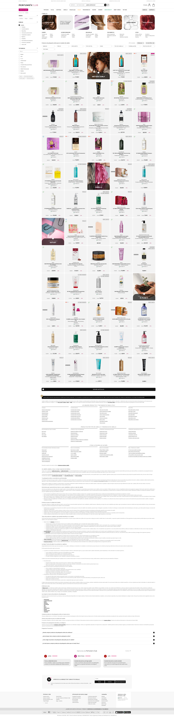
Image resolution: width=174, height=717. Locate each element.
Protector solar (138, 35)
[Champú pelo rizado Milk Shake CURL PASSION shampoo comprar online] (53, 351)
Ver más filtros (149, 43)
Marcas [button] (45, 46)
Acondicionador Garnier (75, 413)
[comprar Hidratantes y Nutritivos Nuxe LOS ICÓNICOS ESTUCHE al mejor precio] (53, 145)
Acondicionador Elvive (75, 411)
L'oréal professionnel (48, 600)
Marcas (145, 9)
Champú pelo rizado (103, 433)
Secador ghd (44, 451)
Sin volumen (44, 38)
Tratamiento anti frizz (132, 434)
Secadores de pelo (45, 454)
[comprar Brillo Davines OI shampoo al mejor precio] (144, 255)
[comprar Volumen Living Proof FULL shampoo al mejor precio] (98, 283)
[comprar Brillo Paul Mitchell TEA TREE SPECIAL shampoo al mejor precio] (75, 338)
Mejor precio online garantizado (58, 0)
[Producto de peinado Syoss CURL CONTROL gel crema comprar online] (98, 102)
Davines (45, 609)
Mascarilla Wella (131, 414)
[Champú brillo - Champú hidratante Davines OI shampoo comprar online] (144, 268)
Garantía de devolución (114, 0)
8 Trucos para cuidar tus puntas (134, 450)
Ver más (127, 650)
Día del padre (104, 699)
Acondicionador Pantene (75, 409)
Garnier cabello (74, 454)
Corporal (58, 9)
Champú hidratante (132, 431)
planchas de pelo (65, 540)
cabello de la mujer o (56, 471)
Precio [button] (59, 46)
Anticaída (121, 35)
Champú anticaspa (103, 434)
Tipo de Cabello (118, 46)
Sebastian (46, 603)
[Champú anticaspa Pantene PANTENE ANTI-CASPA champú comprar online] (121, 295)
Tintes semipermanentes (104, 414)
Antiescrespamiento (111, 34)
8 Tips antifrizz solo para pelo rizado (135, 454)
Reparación (122, 34)
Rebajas (103, 696)
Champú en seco (45, 418)
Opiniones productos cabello (63, 465)
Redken (22, 71)
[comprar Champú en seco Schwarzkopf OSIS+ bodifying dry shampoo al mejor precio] (53, 311)
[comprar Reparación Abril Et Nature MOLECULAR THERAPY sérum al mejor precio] (144, 366)
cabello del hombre (64, 471)
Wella (71, 402)
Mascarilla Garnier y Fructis (133, 409)
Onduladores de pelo (46, 458)
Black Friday (104, 703)
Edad (101, 46)
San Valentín (104, 698)
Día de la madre (105, 700)
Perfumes (46, 9)
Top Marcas (22, 48)
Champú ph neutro (74, 436)
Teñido (51, 37)
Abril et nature (46, 608)
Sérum (21, 76)
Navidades (104, 705)
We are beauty (75, 699)
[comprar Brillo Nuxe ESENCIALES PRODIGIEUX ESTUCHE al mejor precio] (53, 89)
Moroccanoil (23, 73)
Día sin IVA (104, 702)
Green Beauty (108, 9)
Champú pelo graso (103, 431)
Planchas (137, 37)
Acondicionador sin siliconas (76, 419)
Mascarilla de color (132, 418)
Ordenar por (139, 43)
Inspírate (151, 9)
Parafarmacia (86, 9)
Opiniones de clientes (76, 698)
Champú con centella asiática (76, 441)
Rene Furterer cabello (75, 450)
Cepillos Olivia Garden (46, 459)
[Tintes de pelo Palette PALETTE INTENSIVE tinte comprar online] (98, 157)
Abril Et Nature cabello (104, 456)
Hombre (100, 9)
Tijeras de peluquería (46, 461)
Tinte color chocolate (104, 409)
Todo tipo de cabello (44, 35)
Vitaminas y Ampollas (124, 37)
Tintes (146, 37)
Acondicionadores (25, 29)
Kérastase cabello (103, 453)
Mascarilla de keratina (132, 416)
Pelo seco (44, 433)
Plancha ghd (44, 450)
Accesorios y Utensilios (26, 42)
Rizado (51, 34)
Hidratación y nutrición (111, 35)
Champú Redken (45, 414)
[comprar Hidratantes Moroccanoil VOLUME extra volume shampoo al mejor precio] (75, 172)
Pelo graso (44, 431)
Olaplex (64, 402)
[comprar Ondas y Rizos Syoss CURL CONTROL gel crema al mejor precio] (98, 89)
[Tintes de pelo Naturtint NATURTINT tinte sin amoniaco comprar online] (121, 102)
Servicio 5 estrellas (86, 0)
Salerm (67, 402)
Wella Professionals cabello (76, 451)
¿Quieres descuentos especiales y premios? (87, 709)
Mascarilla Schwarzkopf (133, 413)
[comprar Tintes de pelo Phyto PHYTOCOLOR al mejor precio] (144, 62)
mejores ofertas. (107, 620)
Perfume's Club (21, 12)
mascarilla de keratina (69, 475)
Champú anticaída (103, 436)
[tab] (48, 46)
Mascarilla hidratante (28, 76)
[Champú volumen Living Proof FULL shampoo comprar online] (98, 295)
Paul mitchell (46, 604)
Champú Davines (45, 413)
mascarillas (48, 532)
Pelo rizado (44, 434)
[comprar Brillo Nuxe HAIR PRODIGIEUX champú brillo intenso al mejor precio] (121, 255)
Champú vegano (74, 438)
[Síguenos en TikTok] (107, 712)
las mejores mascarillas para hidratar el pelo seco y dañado (139, 456)
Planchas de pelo (30, 78)
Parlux (22, 62)
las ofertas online (111, 402)
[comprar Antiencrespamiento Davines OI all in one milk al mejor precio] (53, 117)
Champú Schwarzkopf (46, 409)
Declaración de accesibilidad (93, 700)
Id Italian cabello (74, 458)
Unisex (31, 18)
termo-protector (78, 475)
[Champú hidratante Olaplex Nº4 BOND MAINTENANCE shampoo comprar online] (144, 157)
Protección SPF (147, 46)
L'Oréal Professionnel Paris (26, 64)
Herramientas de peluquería (27, 40)
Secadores (147, 34)
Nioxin (45, 606)
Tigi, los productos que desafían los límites (136, 453)
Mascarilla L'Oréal (131, 411)
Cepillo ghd (44, 453)
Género (21, 15)
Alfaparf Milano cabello (104, 450)
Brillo (108, 37)
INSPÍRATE (73, 5)
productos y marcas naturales (60, 624)
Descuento (75, 46)
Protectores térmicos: (48, 541)
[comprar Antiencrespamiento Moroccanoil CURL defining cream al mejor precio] (144, 172)
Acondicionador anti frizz (76, 416)
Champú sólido (45, 419)
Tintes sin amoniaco (103, 418)
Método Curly (45, 587)
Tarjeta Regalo (46, 700)
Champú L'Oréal (45, 411)
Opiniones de (87, 651)
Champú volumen (103, 438)
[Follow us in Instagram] (104, 712)
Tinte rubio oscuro (103, 413)
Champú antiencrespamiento (47, 421)
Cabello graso (44, 37)
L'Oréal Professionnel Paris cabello (106, 454)
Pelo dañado (44, 436)
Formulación (132, 46)
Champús (23, 27)
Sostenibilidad (75, 700)
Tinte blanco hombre (104, 421)
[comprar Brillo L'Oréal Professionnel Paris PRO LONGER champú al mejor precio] (144, 338)
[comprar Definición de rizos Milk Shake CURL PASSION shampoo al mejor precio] (53, 338)
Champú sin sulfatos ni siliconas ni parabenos (79, 439)
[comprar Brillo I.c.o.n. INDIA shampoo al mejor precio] (75, 117)
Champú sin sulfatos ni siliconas (77, 431)
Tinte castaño (102, 416)
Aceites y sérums (138, 34)
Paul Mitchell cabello (103, 451)
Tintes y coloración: (48, 539)
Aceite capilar (22, 78)
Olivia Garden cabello (75, 456)
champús (52, 522)
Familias (21, 22)
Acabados (23, 38)
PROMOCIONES (81, 5)
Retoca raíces (102, 419)
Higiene (94, 9)
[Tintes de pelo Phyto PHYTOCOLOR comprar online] (144, 74)
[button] (48, 703)
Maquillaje (72, 9)
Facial (52, 9)
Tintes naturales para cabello (105, 411)
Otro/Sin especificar (120, 681)
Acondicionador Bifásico (75, 418)
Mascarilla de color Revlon (133, 419)
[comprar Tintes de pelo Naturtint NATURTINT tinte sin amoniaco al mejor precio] (121, 89)
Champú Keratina (74, 433)
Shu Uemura (23, 66)
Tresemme (46, 611)
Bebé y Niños (117, 9)
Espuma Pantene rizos (132, 436)
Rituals (22, 54)
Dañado (51, 35)
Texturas (45, 49)
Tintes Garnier (102, 422)
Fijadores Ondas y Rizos (150, 35)
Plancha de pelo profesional (47, 456)
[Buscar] (105, 5)
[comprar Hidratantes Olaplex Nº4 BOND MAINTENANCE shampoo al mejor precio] (144, 145)
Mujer (26, 18)
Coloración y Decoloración (26, 32)
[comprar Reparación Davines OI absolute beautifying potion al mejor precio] (121, 117)
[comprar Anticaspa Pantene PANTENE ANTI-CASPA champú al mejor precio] (121, 283)
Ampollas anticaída (132, 433)
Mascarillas (23, 31)
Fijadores (23, 36)
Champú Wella (44, 416)
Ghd (21, 56)
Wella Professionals (25, 69)
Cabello (65, 9)
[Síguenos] (113, 712)
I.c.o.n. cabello (73, 453)
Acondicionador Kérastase (76, 414)
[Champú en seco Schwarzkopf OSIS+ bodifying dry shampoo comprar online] (53, 323)
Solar (79, 9)
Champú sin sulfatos (75, 434)
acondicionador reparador (57, 475)
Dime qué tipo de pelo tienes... (134, 451)
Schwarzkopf (23, 60)
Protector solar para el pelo (133, 438)
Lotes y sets (23, 44)
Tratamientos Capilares (26, 34)
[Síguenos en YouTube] (110, 712)
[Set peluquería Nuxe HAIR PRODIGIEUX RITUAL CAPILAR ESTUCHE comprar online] (53, 62)
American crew (47, 610)
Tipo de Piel (89, 46)
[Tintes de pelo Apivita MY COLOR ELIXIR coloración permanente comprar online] (75, 157)
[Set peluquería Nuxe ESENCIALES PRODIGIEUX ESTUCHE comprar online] (53, 102)
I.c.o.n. (22, 58)
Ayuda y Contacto (23, 0)
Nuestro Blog (58, 696)
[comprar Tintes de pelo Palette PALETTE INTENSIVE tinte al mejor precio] (98, 145)
